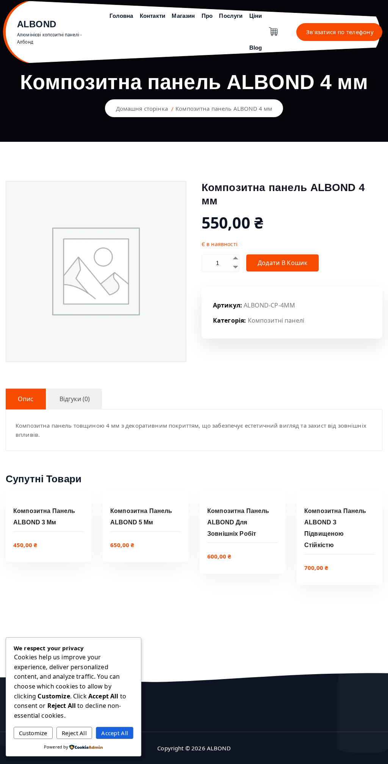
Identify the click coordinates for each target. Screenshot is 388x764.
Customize (33, 733)
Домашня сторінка (142, 108)
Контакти (152, 16)
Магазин (183, 16)
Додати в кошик (282, 263)
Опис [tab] (26, 399)
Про (207, 16)
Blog (255, 47)
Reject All (74, 733)
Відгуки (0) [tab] (74, 399)
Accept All (114, 733)
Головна (121, 16)
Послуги (230, 16)
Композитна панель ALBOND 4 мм (223, 108)
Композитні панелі (276, 320)
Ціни (255, 16)
